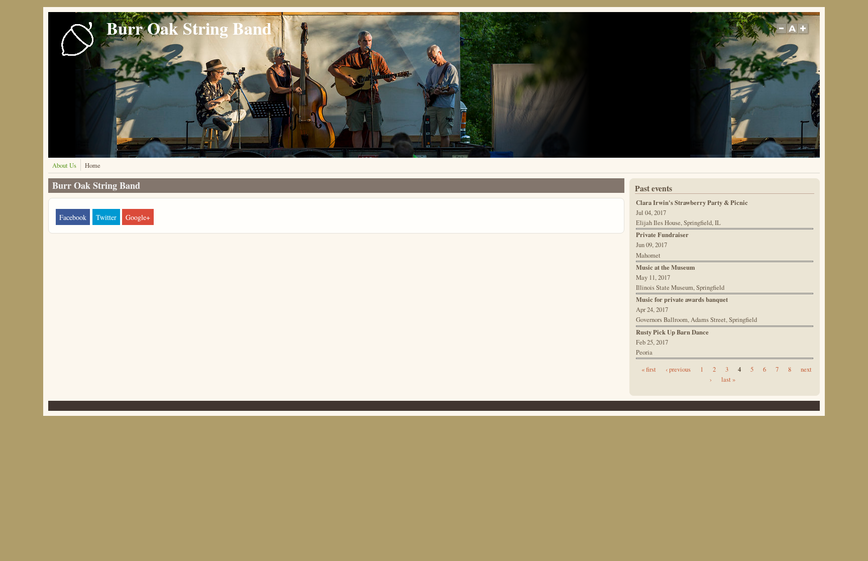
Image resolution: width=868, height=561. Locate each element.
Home (92, 165)
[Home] (77, 55)
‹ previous (678, 369)
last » (728, 379)
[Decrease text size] (781, 34)
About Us (64, 165)
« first (648, 369)
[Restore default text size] (792, 34)
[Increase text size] (804, 34)
